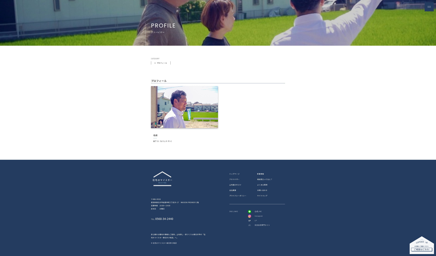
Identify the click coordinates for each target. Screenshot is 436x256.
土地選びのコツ (235, 185)
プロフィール (162, 63)
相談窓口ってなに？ (264, 179)
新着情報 (260, 174)
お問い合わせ (262, 190)
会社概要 (232, 190)
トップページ (234, 174)
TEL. (162, 219)
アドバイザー (234, 179)
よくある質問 (262, 185)
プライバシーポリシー (237, 196)
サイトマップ (262, 196)
